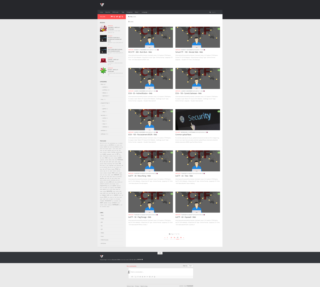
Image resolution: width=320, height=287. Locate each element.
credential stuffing (119, 152)
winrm (118, 202)
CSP (103, 143)
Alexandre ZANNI (116, 259)
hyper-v (103, 165)
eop (106, 158)
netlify (112, 174)
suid (111, 195)
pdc (119, 180)
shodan (101, 193)
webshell (105, 203)
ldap (103, 169)
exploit (120, 158)
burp (104, 148)
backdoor (101, 147)
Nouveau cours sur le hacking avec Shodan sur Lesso (114, 39)
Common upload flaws (183, 134)
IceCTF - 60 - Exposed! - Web (185, 217)
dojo (100, 158)
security (177, 132)
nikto (105, 176)
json (114, 167)
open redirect (119, 176)
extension (106, 159)
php (110, 182)
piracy (116, 182)
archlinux (104, 90)
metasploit (109, 173)
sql (112, 193)
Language (144, 12)
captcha (120, 148)
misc (102, 99)
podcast (102, 184)
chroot (106, 150)
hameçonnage (109, 163)
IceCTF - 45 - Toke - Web (184, 175)
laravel (101, 169)
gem (103, 161)
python (104, 109)
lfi (106, 169)
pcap (117, 180)
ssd (116, 193)
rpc (109, 189)
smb (104, 193)
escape (109, 158)
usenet (107, 199)
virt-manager (118, 199)
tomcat (111, 197)
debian (104, 93)
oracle (106, 178)
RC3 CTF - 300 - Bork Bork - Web (140, 52)
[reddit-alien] (120, 17)
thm (105, 197)
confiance (108, 152)
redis (101, 189)
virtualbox (102, 201)
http (101, 165)
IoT (106, 143)
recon (118, 187)
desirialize (111, 156)
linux (102, 84)
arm (115, 145)
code (117, 150)
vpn (112, 200)
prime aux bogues (113, 183)
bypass (110, 148)
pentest (101, 182)
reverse (104, 189)
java (102, 167)
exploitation (102, 159)
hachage (105, 163)
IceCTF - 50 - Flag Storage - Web (139, 217)
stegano (104, 195)
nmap (108, 176)
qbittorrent (119, 185)
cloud (113, 150)
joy (112, 167)
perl (104, 182)
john (111, 167)
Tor (101, 226)
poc (121, 182)
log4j (104, 171)
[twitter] (117, 17)
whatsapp (109, 202)
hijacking (116, 163)
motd (101, 174)
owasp (119, 178)
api (107, 145)
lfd (105, 169)
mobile (116, 173)
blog (113, 147)
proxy (108, 185)
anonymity (102, 145)
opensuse (105, 96)
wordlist (105, 204)
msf (103, 174)
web (101, 202)
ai (118, 143)
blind (111, 147)
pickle (113, 182)
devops (114, 156)
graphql (119, 161)
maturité (114, 171)
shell (120, 191)
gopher (113, 161)
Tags (123, 12)
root (107, 189)
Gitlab (102, 233)
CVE (105, 143)
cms (115, 150)
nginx (103, 176)
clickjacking (109, 150)
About (136, 12)
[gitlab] (114, 17)
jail (122, 165)
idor (107, 165)
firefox (113, 159)
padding (104, 180)
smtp (107, 193)
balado (105, 147)
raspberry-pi (112, 187)
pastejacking (113, 180)
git (104, 161)
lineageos (113, 169)
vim (114, 199)
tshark (120, 197)
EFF (102, 222)
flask (116, 159)
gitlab (110, 161)
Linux (101, 12)
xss (121, 204)
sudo (108, 195)
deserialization (106, 156)
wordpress (110, 204)
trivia (118, 197)
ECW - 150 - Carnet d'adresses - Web (188, 93)
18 (181, 237)
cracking (113, 152)
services (117, 191)
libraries (109, 169)
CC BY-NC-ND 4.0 (133, 259)
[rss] (122, 17)
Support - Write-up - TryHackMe (113, 60)
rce (116, 187)
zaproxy (108, 206)
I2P (102, 229)
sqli (114, 193)
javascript (105, 167)
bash (109, 147)
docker (120, 156)
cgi (103, 150)
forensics (120, 160)
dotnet (103, 158)
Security (107, 12)
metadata (105, 173)
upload (104, 199)
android (104, 87)
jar (100, 167)
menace (101, 173)
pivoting (118, 182)
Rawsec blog (103, 259)
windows (104, 127)
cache (114, 148)
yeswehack (104, 206)
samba (101, 191)
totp (115, 197)
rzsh (119, 189)
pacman (101, 180)
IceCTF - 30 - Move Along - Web (139, 175)
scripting (104, 191)
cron (101, 154)
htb (120, 163)
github (107, 161)
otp (110, 178)
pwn (111, 185)
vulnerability (116, 200)
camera (117, 148)
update (101, 199)
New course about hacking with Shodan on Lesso (115, 50)
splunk (109, 193)
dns (117, 156)
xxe (100, 206)
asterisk (117, 145)
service (114, 191)
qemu (101, 187)
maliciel (111, 171)
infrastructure (118, 165)
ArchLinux (103, 243)
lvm (108, 171)
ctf (117, 154)
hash (114, 163)
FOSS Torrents (104, 240)
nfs (100, 176)
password (108, 180)
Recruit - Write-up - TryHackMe (113, 70)
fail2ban (110, 159)
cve (119, 154)
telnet (120, 195)
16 (174, 237)
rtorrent (114, 189)
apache (105, 145)
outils (113, 178)
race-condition (105, 187)
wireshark (101, 204)
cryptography (109, 154)
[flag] (112, 17)
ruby (103, 112)
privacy (117, 183)
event (112, 158)
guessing (101, 163)
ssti (100, 195)
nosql (113, 176)
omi (116, 176)
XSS (108, 143)
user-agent (111, 199)
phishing (107, 182)
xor (119, 204)
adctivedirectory (113, 143)
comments (105, 152)
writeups (131, 50)
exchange (115, 158)
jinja (109, 167)
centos (104, 118)
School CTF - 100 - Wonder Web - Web (189, 52)
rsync (111, 189)
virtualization (108, 201)
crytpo (113, 154)
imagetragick (111, 165)
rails (109, 187)
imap (115, 165)
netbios (109, 174)
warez (120, 200)
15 (171, 237)
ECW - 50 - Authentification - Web (140, 93)
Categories (129, 12)
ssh (118, 193)
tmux (108, 197)
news (103, 124)
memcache (118, 171)
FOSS (102, 219)
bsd (120, 147)
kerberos (117, 167)
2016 (131, 22)
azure (121, 145)
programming (104, 103)
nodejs (111, 176)
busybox (106, 148)
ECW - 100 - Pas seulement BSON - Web (142, 134)
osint (108, 178)
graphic (116, 161)
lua (106, 171)
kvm (120, 167)
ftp (100, 161)
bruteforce (116, 147)
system (116, 195)
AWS (101, 143)
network (116, 174)
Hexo (102, 215)
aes (116, 143)
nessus (105, 174)
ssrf (121, 193)
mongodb (120, 173)
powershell (106, 183)
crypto (104, 154)
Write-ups (115, 12)
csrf (115, 154)
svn (112, 195)
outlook (115, 178)
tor (113, 197)
